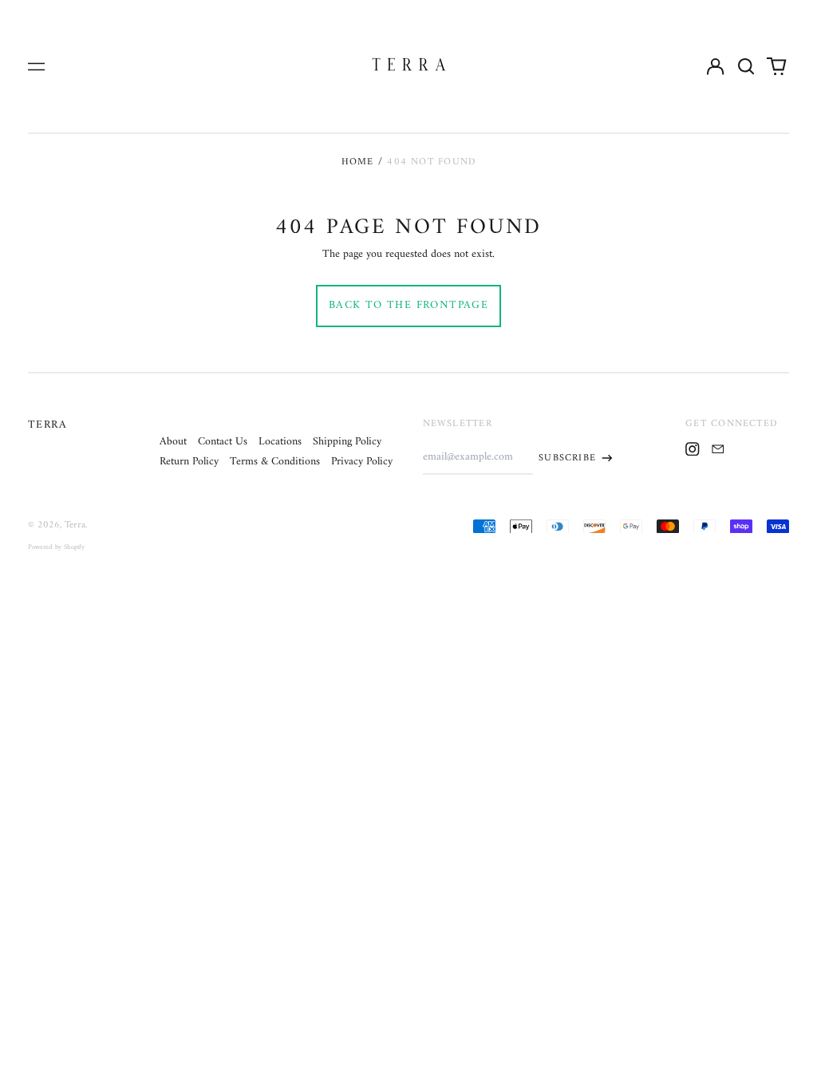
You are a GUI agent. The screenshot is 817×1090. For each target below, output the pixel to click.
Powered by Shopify (56, 547)
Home (357, 162)
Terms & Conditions (275, 462)
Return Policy (189, 462)
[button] (746, 66)
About (173, 442)
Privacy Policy (362, 462)
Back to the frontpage (408, 305)
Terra (47, 425)
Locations (280, 442)
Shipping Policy (347, 442)
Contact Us (222, 442)
